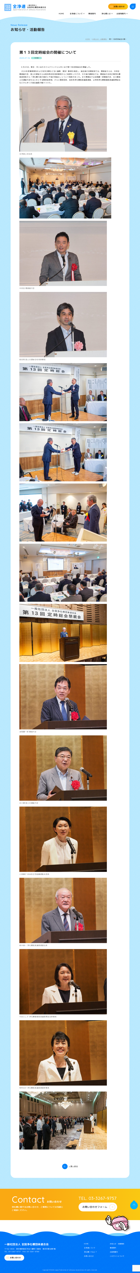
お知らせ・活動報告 (117, 1244)
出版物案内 (114, 1252)
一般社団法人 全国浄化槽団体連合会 (26, 1244)
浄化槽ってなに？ (90, 1252)
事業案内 (92, 13)
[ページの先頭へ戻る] (134, 1205)
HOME (61, 13)
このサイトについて (117, 1256)
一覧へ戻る (73, 1166)
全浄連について (89, 1248)
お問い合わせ (119, 6)
